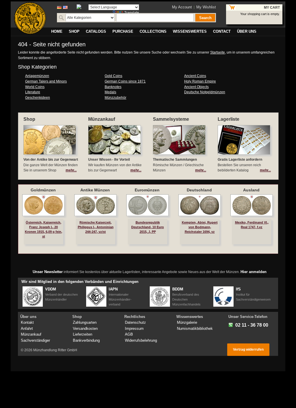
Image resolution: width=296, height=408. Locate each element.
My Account (182, 7)
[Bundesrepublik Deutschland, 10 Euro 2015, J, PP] (147, 205)
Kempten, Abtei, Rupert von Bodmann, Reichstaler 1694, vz (200, 227)
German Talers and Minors (46, 81)
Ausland (251, 190)
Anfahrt (27, 328)
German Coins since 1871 (125, 81)
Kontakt (27, 322)
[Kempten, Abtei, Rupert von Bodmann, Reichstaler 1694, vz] (199, 205)
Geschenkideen (37, 98)
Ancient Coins (195, 76)
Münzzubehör (115, 98)
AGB (129, 334)
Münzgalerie (187, 322)
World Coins (35, 87)
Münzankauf (31, 334)
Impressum (134, 328)
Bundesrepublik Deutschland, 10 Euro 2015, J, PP (147, 227)
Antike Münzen (95, 190)
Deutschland (199, 190)
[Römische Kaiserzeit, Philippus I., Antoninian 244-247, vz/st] (95, 205)
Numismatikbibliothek (195, 328)
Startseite (217, 52)
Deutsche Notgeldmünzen (204, 92)
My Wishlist (206, 7)
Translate (131, 13)
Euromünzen (147, 190)
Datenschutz (135, 322)
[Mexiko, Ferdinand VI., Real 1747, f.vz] (251, 205)
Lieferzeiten (82, 334)
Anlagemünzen (37, 76)
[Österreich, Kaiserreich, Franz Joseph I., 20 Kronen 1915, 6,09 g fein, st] (43, 205)
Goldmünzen (43, 190)
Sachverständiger (35, 340)
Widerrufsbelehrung (141, 340)
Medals (110, 92)
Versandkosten (85, 328)
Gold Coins (113, 76)
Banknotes (113, 87)
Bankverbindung (86, 340)
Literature (32, 92)
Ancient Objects (196, 87)
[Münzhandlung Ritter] (30, 18)
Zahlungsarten (85, 322)
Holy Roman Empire (200, 81)
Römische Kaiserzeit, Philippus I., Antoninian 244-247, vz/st (96, 227)
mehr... (71, 170)
